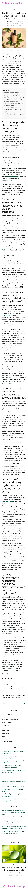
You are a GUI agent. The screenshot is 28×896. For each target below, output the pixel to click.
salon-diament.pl (9, 21)
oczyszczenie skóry (7, 502)
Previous (4, 860)
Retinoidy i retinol (7, 722)
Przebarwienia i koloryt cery (10, 719)
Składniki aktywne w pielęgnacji (11, 728)
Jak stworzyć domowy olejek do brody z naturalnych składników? (12, 688)
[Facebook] (2, 678)
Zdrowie (4, 739)
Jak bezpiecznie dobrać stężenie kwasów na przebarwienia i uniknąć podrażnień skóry (13, 812)
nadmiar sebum (6, 315)
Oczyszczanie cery (7, 714)
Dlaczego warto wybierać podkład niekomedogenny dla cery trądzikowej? (14, 97)
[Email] (11, 678)
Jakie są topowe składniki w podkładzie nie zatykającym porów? (14, 104)
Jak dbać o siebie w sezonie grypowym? (13, 786)
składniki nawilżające (8, 250)
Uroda (14, 9)
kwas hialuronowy (12, 176)
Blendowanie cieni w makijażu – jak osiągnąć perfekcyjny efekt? (13, 696)
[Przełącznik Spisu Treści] (23, 90)
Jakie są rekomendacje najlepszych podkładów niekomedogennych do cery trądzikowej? (14, 114)
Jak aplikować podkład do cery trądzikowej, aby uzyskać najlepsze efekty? (13, 109)
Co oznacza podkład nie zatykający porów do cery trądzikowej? (13, 93)
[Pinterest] (8, 678)
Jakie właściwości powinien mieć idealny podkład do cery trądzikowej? (14, 100)
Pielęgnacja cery (6, 717)
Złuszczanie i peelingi (8, 741)
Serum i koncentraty (7, 725)
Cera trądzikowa (6, 51)
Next (24, 860)
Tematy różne (5, 730)
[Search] (24, 704)
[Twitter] (5, 678)
